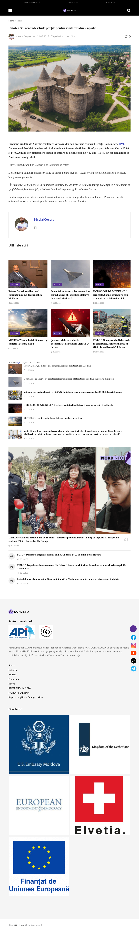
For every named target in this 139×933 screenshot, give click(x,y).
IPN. (122, 144)
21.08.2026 (57, 352)
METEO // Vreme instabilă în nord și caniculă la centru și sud (53, 418)
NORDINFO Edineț (18, 692)
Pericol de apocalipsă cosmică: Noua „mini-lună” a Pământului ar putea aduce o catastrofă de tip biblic (68, 579)
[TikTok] (133, 660)
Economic (13, 679)
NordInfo (19, 925)
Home (11, 20)
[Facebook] (133, 637)
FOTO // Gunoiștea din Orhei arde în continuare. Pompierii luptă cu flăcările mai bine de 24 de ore (111, 344)
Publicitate (73, 2)
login (18, 362)
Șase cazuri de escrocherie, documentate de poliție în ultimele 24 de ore (70, 344)
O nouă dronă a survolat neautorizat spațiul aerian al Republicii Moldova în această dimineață (70, 295)
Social (19, 20)
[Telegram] (133, 668)
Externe (12, 669)
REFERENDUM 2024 (19, 688)
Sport (11, 683)
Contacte (110, 2)
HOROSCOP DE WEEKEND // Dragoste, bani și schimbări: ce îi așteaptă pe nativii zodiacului (110, 295)
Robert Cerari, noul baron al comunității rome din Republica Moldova (25, 295)
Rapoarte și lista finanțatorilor (25, 697)
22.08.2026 (14, 303)
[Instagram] (133, 645)
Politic (12, 674)
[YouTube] (133, 653)
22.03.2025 (43, 36)
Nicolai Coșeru (24, 36)
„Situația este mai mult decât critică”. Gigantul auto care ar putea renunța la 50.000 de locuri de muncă (73, 392)
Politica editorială (32, 2)
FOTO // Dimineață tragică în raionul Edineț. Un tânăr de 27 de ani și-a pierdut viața (59, 554)
